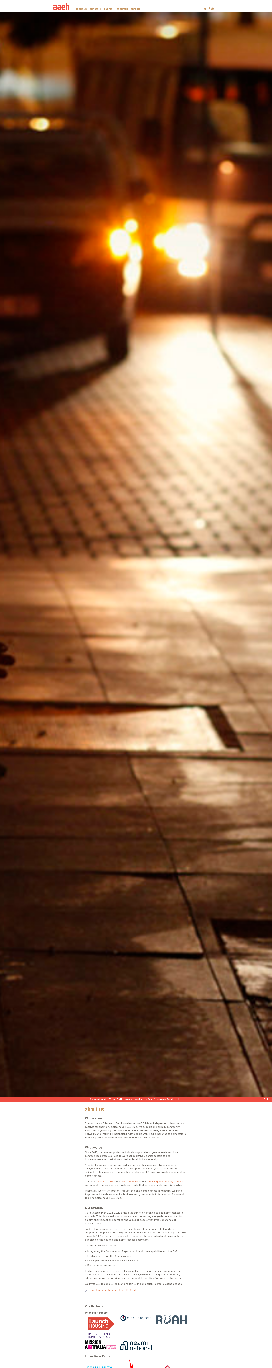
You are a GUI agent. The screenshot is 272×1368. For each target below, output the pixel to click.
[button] (264, 1099)
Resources (121, 9)
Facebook (209, 8)
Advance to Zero (105, 1181)
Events (108, 9)
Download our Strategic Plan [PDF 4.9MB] (114, 1290)
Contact (135, 9)
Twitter (205, 8)
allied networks (130, 1181)
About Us (81, 9)
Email (217, 8)
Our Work (95, 9)
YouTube (212, 8)
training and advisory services (166, 1181)
